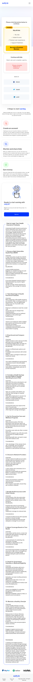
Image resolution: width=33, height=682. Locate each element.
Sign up (16, 214)
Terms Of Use (12, 679)
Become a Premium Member (16, 48)
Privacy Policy (4, 679)
